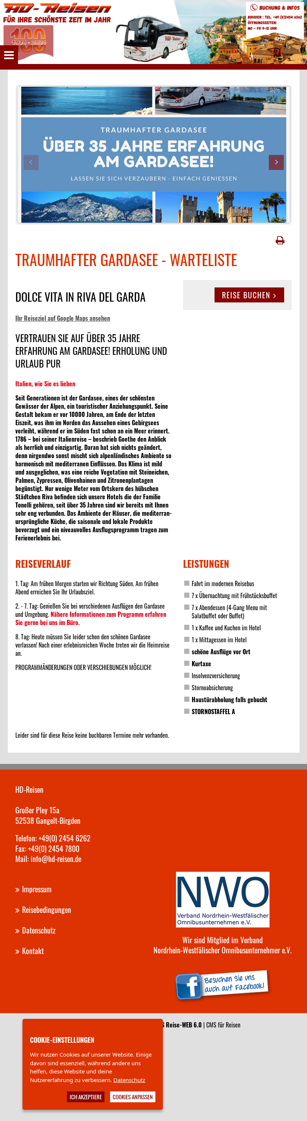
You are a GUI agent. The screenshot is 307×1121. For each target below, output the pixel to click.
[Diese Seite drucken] (280, 240)
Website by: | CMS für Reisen (177, 1024)
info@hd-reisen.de (56, 858)
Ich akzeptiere (86, 1097)
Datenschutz (129, 1080)
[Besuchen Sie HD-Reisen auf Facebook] (222, 983)
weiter (276, 162)
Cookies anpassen (133, 1097)
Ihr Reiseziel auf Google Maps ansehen (62, 318)
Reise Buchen (246, 295)
